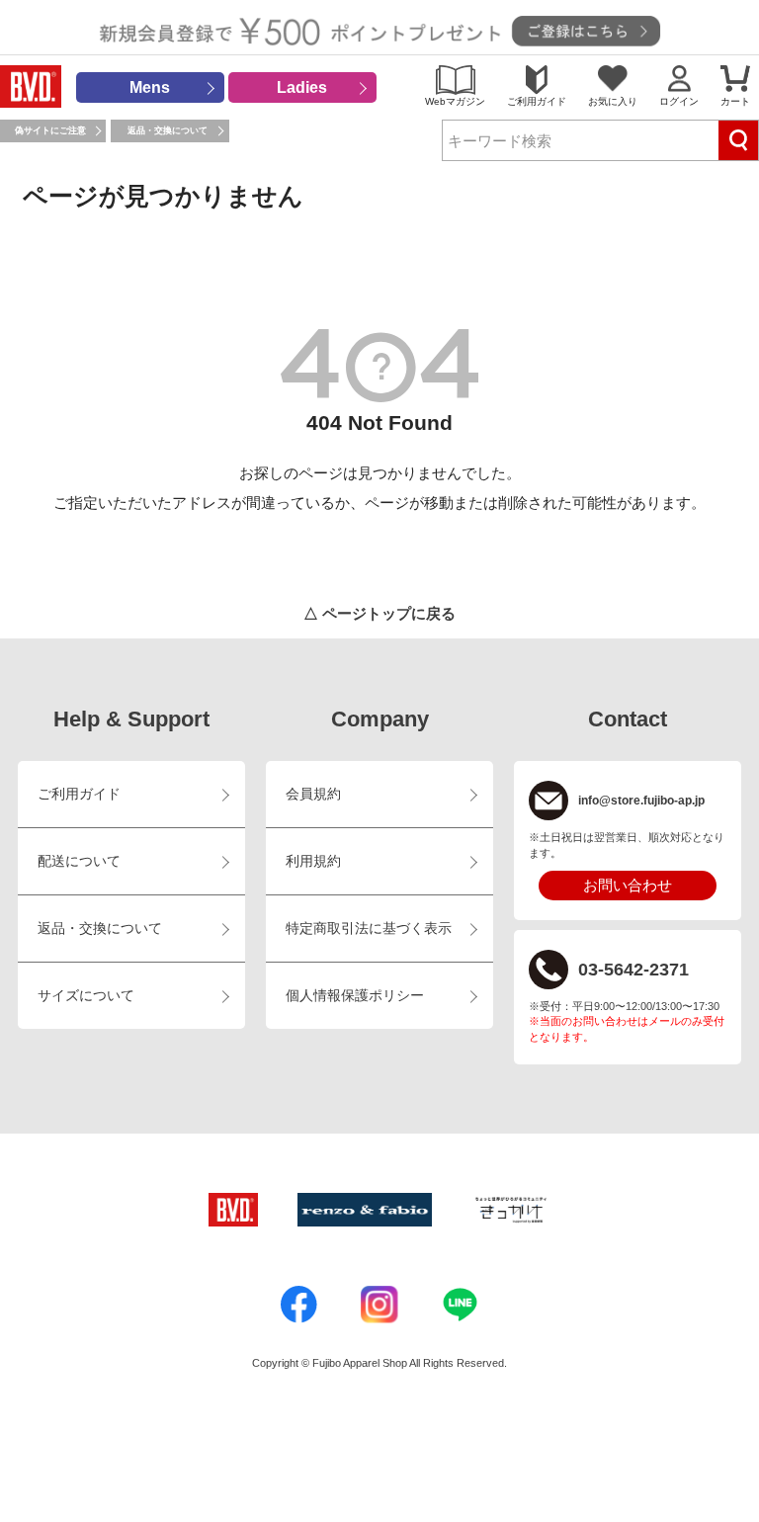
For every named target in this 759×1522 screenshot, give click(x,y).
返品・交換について (167, 130)
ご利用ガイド (536, 101)
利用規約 (313, 861)
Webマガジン (455, 101)
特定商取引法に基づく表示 (369, 928)
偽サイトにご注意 (50, 130)
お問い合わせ (627, 885)
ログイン (679, 101)
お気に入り (612, 101)
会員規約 (313, 794)
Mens (149, 87)
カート (735, 101)
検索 (738, 140)
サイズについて (86, 995)
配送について (79, 861)
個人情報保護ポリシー (355, 995)
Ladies (302, 87)
